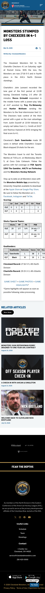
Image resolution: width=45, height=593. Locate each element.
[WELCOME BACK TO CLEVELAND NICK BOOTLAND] (22, 402)
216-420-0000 (22, 560)
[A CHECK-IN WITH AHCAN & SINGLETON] (22, 367)
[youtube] (29, 517)
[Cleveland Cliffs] (29, 445)
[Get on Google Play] (33, 577)
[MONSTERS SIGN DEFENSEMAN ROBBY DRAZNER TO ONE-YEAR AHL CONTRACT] (22, 330)
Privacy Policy (9, 588)
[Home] (5, 5)
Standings (22, 537)
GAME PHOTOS (26, 282)
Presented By (15, 3)
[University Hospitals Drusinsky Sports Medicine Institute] (21, 6)
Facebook (7, 197)
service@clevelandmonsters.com (22, 556)
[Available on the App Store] (15, 577)
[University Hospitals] (22, 452)
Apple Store (14, 190)
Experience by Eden (37, 588)
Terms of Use (22, 588)
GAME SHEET (10, 282)
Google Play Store (31, 190)
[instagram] (19, 517)
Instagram (17, 197)
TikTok (29, 197)
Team (22, 533)
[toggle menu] (41, 5)
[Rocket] (16, 445)
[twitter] (15, 517)
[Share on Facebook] (36, 48)
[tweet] (40, 48)
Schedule (22, 529)
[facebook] (24, 517)
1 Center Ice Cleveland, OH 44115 (22, 550)
